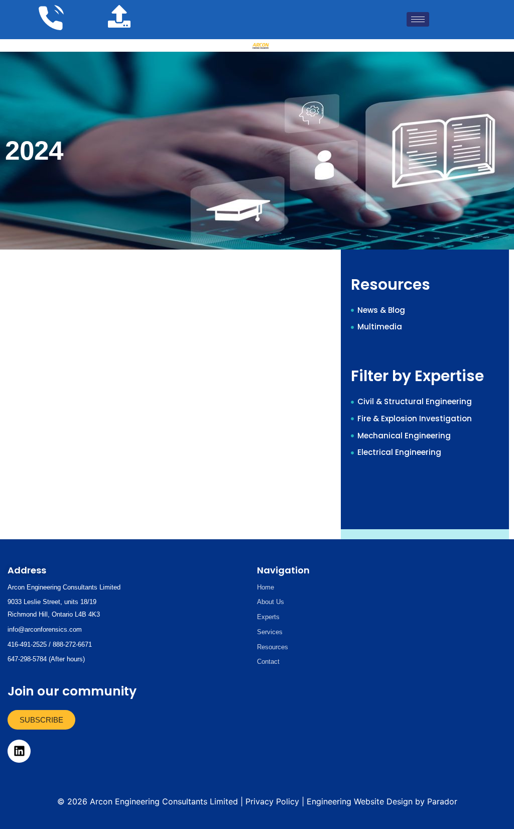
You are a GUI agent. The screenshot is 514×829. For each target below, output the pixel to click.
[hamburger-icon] (418, 19)
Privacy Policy (272, 801)
